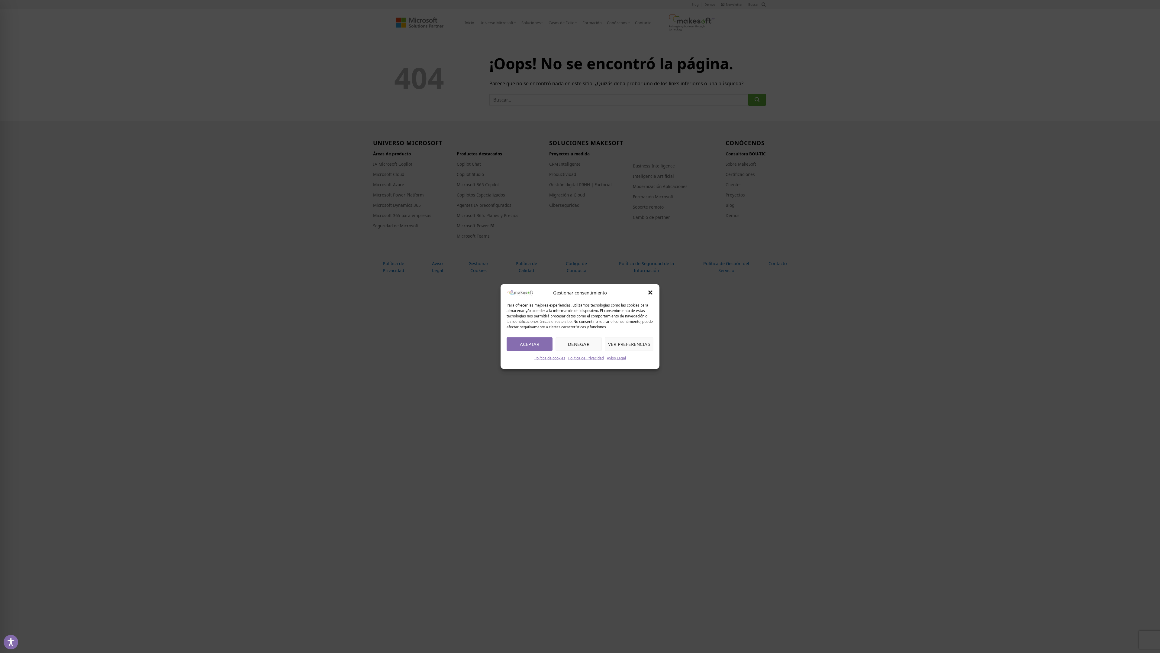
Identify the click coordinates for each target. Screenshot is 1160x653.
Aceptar (530, 344)
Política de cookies (549, 357)
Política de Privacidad (586, 357)
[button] (650, 292)
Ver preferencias (629, 344)
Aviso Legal (616, 357)
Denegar (578, 344)
